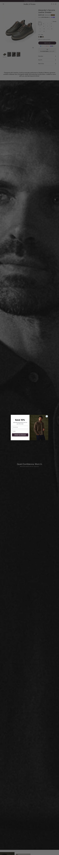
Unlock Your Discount (20, 435)
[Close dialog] (47, 416)
